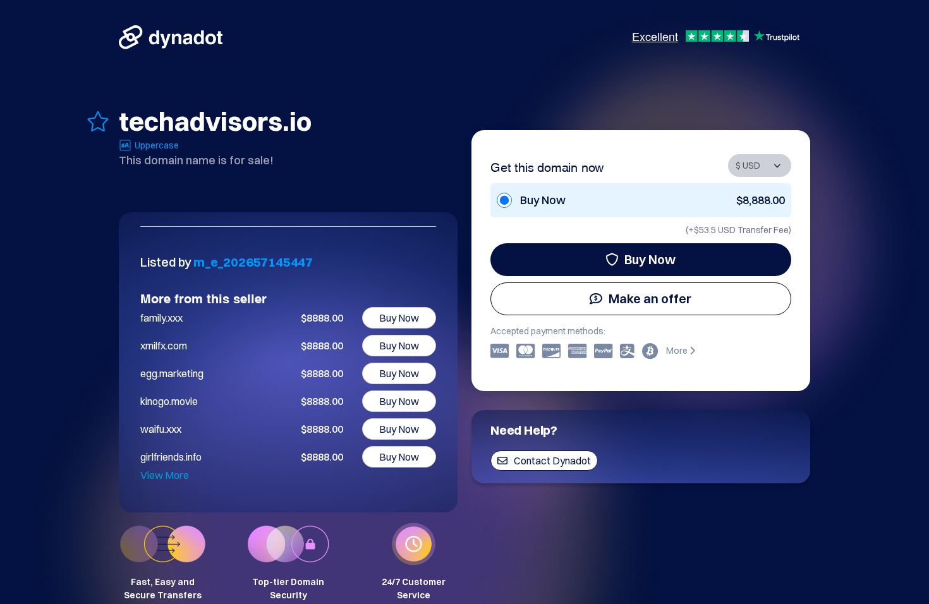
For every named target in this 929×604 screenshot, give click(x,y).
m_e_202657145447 (253, 262)
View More (164, 475)
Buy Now (650, 259)
